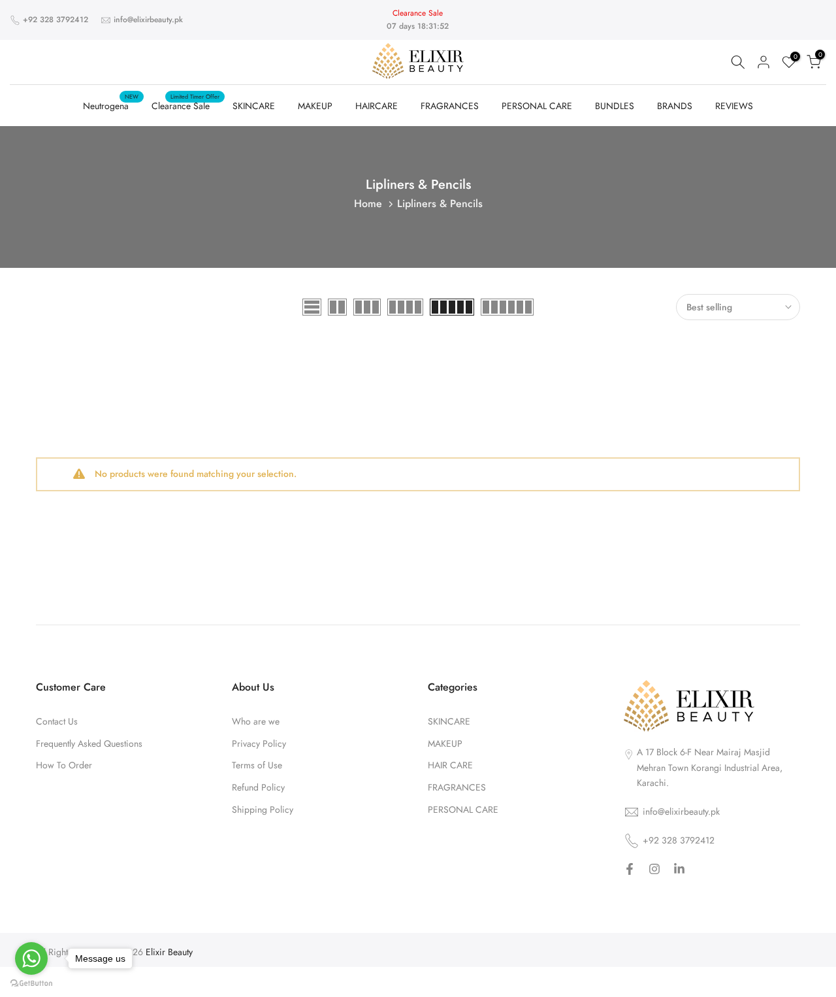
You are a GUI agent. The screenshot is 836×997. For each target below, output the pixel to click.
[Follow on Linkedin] (679, 869)
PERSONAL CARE (537, 105)
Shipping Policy (262, 810)
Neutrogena (110, 105)
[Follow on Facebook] (629, 869)
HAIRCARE (376, 105)
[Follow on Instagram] (654, 869)
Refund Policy (258, 787)
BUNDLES (614, 105)
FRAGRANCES (450, 105)
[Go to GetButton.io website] (31, 983)
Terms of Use (257, 765)
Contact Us (57, 721)
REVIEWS (734, 105)
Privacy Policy (259, 744)
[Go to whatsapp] (31, 958)
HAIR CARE (450, 765)
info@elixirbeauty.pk (148, 19)
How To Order (64, 765)
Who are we (256, 721)
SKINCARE (254, 105)
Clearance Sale (185, 105)
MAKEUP (315, 105)
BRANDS (674, 105)
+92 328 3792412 (55, 19)
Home (368, 203)
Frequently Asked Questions (89, 744)
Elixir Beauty (169, 952)
